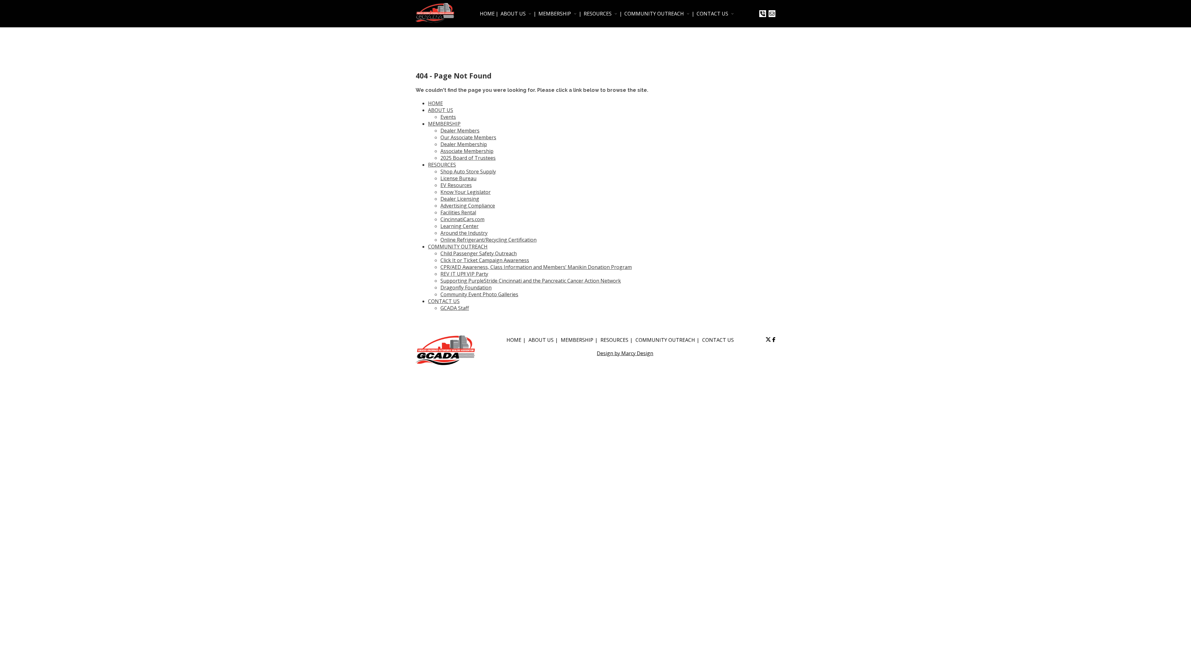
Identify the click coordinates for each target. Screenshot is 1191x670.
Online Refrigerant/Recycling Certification (488, 239)
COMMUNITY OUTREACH (654, 13)
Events (448, 117)
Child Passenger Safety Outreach (478, 253)
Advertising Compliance (467, 205)
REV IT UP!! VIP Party (464, 273)
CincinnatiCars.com (462, 219)
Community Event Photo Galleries (479, 294)
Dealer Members (460, 130)
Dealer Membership (463, 144)
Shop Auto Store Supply (468, 171)
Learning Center (459, 226)
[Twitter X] (768, 339)
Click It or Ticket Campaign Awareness (484, 260)
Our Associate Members (468, 137)
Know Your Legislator (465, 192)
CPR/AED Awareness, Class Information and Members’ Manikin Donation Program (536, 267)
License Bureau (458, 178)
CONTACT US (712, 13)
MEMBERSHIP (554, 13)
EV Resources (456, 185)
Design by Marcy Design (625, 353)
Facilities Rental (458, 212)
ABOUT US (513, 13)
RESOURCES (598, 13)
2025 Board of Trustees (468, 157)
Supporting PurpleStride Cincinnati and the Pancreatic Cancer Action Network (530, 280)
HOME (487, 13)
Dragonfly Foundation (466, 287)
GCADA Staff (454, 308)
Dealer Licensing (459, 198)
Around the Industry (464, 233)
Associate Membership (466, 151)
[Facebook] (773, 339)
